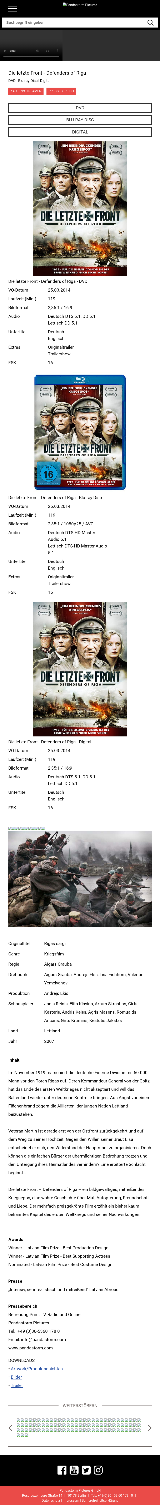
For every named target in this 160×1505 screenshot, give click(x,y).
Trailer (17, 1385)
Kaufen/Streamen (25, 91)
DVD (80, 107)
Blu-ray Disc (80, 119)
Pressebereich (61, 91)
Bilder (16, 1377)
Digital (80, 132)
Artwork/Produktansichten (37, 1368)
